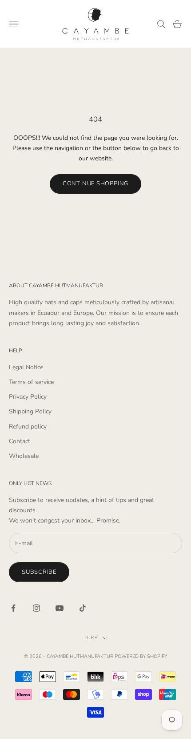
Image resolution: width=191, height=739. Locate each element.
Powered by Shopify (141, 656)
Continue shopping (95, 184)
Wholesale (24, 456)
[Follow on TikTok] (82, 608)
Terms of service (31, 382)
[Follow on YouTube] (59, 608)
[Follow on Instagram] (36, 608)
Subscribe (39, 572)
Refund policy (28, 426)
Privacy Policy (28, 396)
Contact (19, 441)
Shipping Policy (30, 411)
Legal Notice (26, 367)
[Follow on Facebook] (13, 608)
